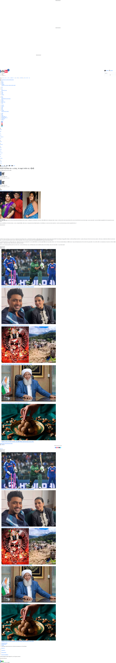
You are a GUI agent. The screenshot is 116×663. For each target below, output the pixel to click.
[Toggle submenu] (0, 140)
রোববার (2, 113)
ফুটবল (4, 90)
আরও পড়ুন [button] (1, 448)
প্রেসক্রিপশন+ (12, 77)
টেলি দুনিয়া (9, 98)
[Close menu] (0, 128)
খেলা (15, 77)
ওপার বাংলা (2, 94)
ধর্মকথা (2, 93)
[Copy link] (1, 179)
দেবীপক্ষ (2, 115)
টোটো (12, 85)
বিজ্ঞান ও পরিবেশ (3, 102)
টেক (11, 85)
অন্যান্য (6, 90)
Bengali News (2, 443)
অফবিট (2, 92)
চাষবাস (2, 103)
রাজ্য (5, 77)
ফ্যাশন (7, 85)
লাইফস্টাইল (21, 77)
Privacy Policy (3, 652)
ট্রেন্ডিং (2, 107)
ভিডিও (2, 109)
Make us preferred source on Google (6, 190)
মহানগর (3, 77)
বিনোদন (18, 77)
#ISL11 (2, 82)
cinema (2, 645)
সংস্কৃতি (7, 98)
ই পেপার (2, 104)
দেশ (6, 77)
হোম (1, 80)
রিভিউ (5, 98)
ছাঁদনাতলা (2, 119)
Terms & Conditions (4, 654)
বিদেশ (8, 77)
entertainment (3, 644)
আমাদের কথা (2, 111)
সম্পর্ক (6, 85)
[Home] (5, 71)
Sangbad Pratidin (4, 643)
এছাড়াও (1, 163)
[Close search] (104, 71)
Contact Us (3, 650)
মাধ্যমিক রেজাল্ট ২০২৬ (4, 116)
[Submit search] (110, 75)
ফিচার (2, 114)
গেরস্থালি (14, 85)
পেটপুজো (9, 85)
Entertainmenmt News (9, 443)
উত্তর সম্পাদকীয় (7, 111)
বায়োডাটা (2, 100)
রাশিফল (27, 77)
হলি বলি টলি (2, 98)
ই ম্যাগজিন (2, 105)
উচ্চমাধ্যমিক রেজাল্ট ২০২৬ (4, 117)
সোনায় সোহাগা (3, 118)
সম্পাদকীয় (2, 110)
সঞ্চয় (29, 77)
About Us (3, 648)
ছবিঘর (25, 77)
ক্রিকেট (2, 90)
